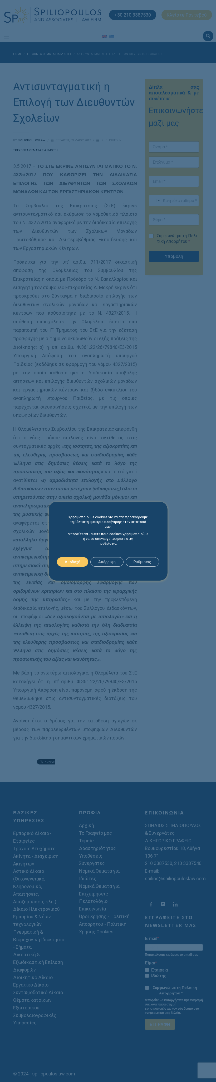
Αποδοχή (72, 562)
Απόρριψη (107, 562)
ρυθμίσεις (108, 543)
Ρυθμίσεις (142, 562)
